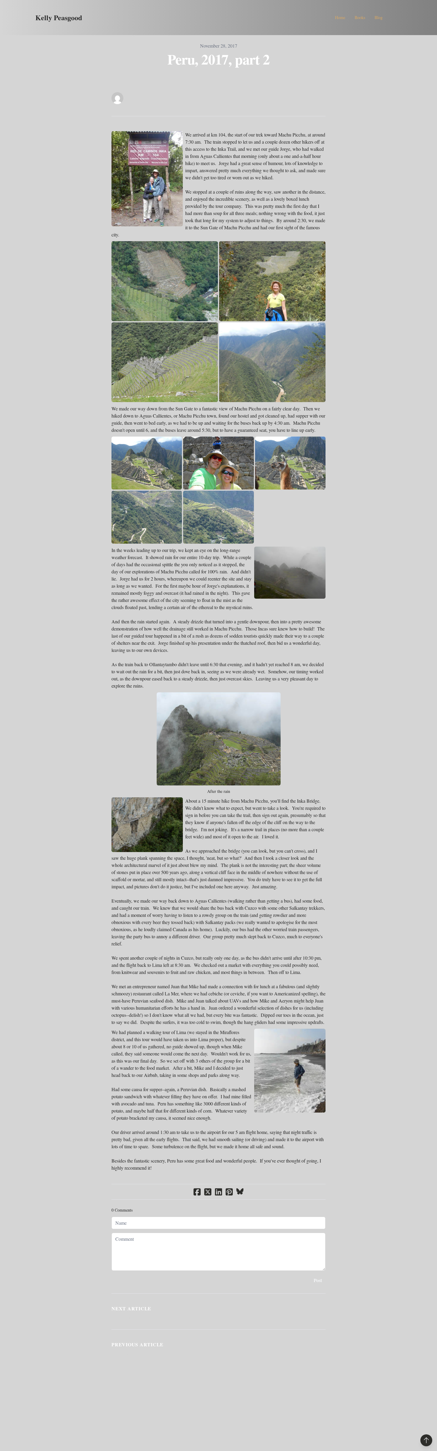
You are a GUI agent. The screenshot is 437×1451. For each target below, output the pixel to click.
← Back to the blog (129, 1378)
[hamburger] (89, 17)
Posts (131, 98)
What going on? (124, 1317)
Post (318, 1280)
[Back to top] (426, 1440)
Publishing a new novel (131, 1353)
